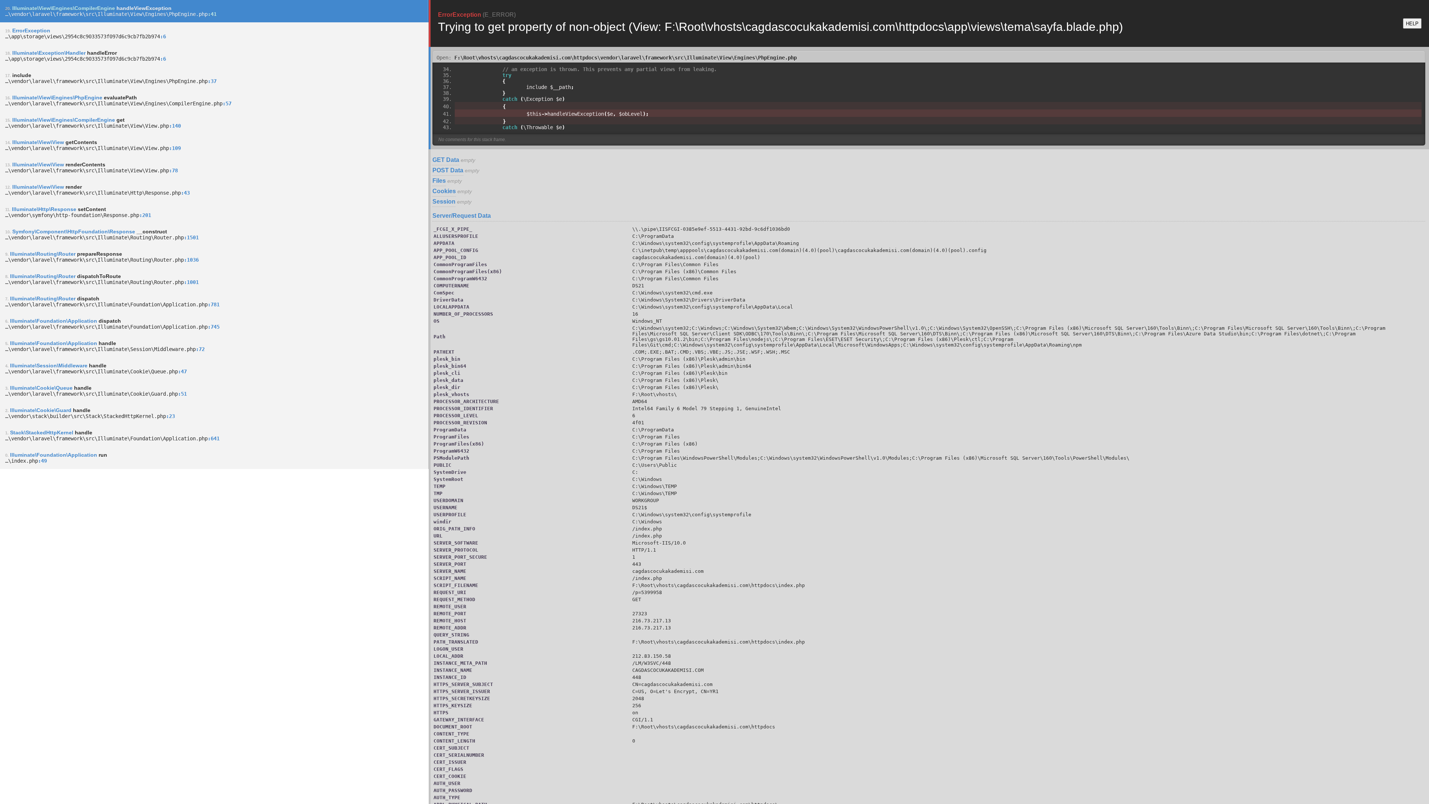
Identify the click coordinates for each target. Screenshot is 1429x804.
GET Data (445, 160)
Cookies (444, 191)
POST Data (447, 170)
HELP (1412, 23)
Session (443, 201)
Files (439, 181)
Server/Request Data (461, 216)
